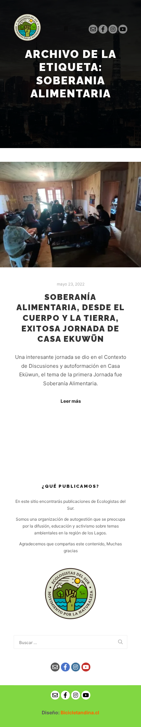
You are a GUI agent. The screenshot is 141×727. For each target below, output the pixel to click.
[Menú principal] (78, 29)
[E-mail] (93, 29)
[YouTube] (122, 29)
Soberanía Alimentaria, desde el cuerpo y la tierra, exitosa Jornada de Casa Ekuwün (70, 318)
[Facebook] (103, 29)
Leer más (71, 401)
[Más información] (66, 29)
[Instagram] (112, 29)
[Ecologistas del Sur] (27, 29)
